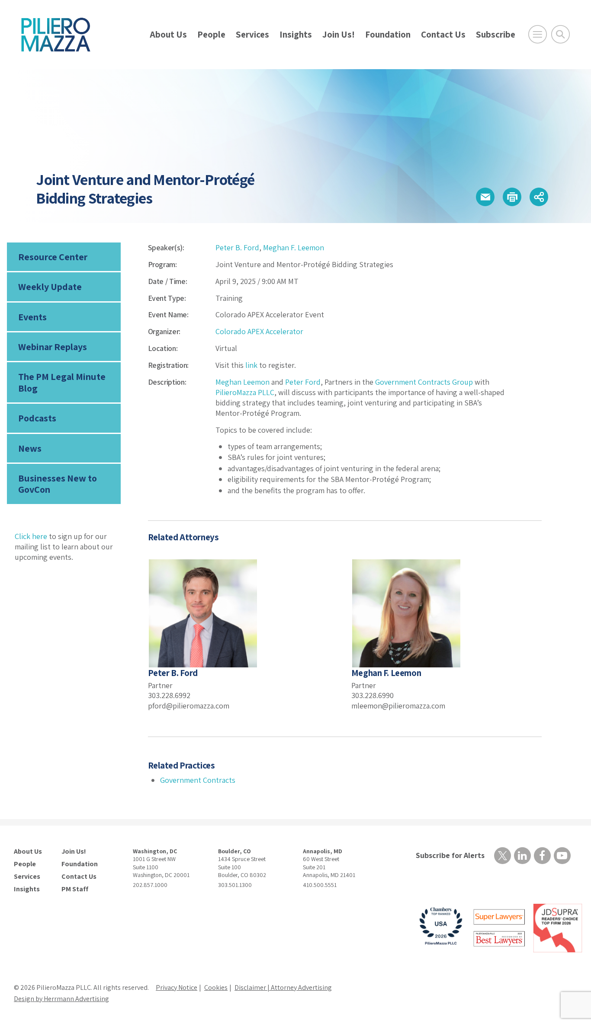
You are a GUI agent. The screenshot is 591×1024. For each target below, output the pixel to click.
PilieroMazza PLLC (244, 392)
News (30, 448)
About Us (168, 34)
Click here (31, 536)
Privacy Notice (176, 987)
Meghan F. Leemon (293, 247)
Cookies (216, 987)
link (251, 365)
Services (252, 34)
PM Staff (74, 889)
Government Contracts (197, 780)
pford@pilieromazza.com (188, 706)
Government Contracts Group (423, 382)
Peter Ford (303, 382)
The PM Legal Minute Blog (62, 382)
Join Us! (338, 34)
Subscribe (495, 34)
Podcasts (37, 418)
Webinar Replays (52, 347)
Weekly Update (50, 287)
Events (32, 317)
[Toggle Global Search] (560, 34)
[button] (485, 197)
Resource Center (52, 257)
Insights (295, 34)
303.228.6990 (372, 695)
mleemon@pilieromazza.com (398, 706)
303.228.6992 (169, 695)
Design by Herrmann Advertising (61, 998)
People (211, 34)
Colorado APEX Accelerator (259, 331)
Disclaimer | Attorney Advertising (283, 987)
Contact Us (443, 34)
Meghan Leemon (242, 382)
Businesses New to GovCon (57, 483)
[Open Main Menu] (537, 34)
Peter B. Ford (237, 247)
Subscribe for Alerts (450, 855)
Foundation (388, 34)
